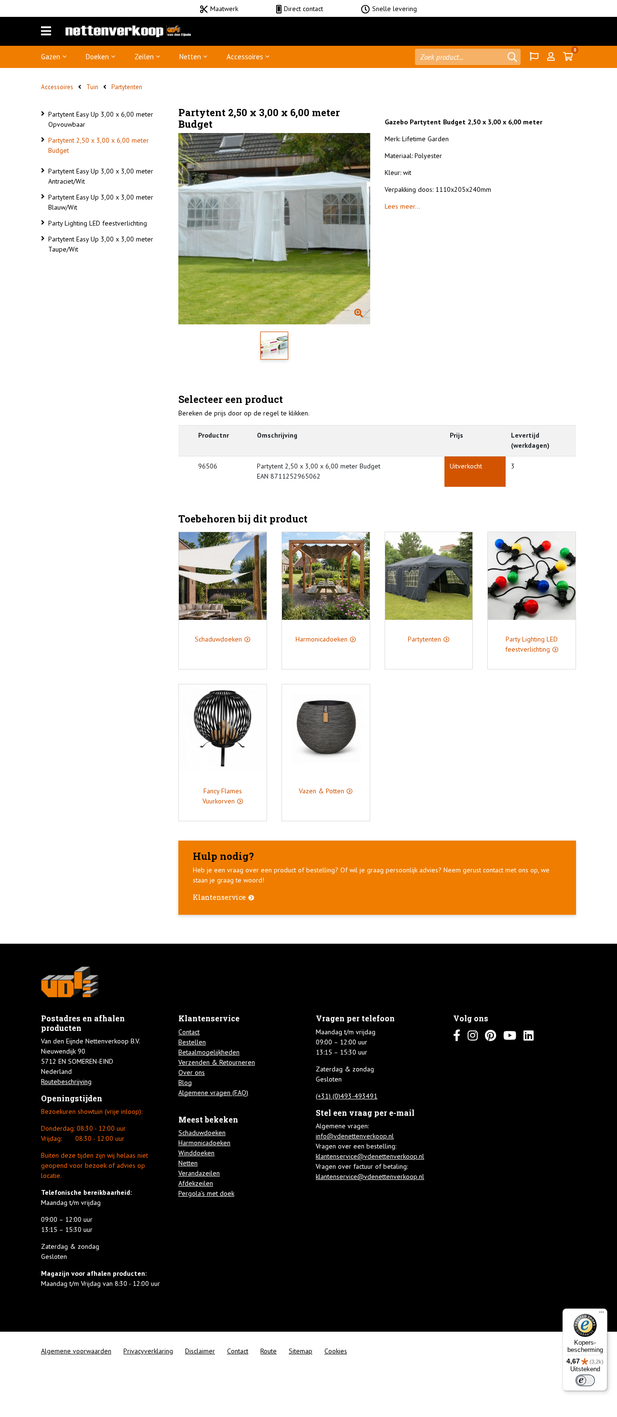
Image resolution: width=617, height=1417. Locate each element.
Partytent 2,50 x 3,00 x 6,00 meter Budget (98, 145)
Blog (185, 1082)
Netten (190, 56)
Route (268, 1351)
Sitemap (300, 1351)
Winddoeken (196, 1153)
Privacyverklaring (148, 1351)
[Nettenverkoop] (128, 31)
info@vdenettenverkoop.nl (355, 1136)
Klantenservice (219, 897)
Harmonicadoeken (204, 1142)
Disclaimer (200, 1351)
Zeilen (144, 56)
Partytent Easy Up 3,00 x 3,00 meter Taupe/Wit (100, 244)
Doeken (97, 56)
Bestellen (192, 1042)
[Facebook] (456, 1035)
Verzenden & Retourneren (216, 1062)
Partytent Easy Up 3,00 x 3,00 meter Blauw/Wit (100, 202)
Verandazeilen (199, 1173)
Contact (189, 1032)
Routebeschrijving (66, 1081)
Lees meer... (402, 206)
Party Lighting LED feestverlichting (97, 223)
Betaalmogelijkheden (209, 1052)
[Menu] (46, 31)
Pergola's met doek (206, 1193)
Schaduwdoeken (202, 1132)
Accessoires (245, 56)
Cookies (335, 1351)
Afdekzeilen (195, 1183)
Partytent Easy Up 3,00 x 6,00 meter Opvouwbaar (100, 119)
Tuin (92, 87)
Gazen (50, 56)
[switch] (585, 1380)
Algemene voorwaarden (76, 1351)
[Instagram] (473, 1035)
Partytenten (126, 87)
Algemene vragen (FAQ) (213, 1092)
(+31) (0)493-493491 (346, 1096)
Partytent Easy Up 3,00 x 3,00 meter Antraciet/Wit (100, 176)
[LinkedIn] (528, 1035)
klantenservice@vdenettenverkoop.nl (370, 1156)
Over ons (191, 1072)
